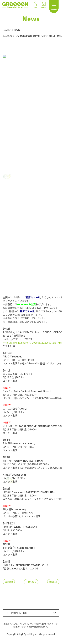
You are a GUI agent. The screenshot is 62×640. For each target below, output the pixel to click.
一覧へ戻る (31, 581)
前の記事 (9, 581)
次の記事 (53, 581)
